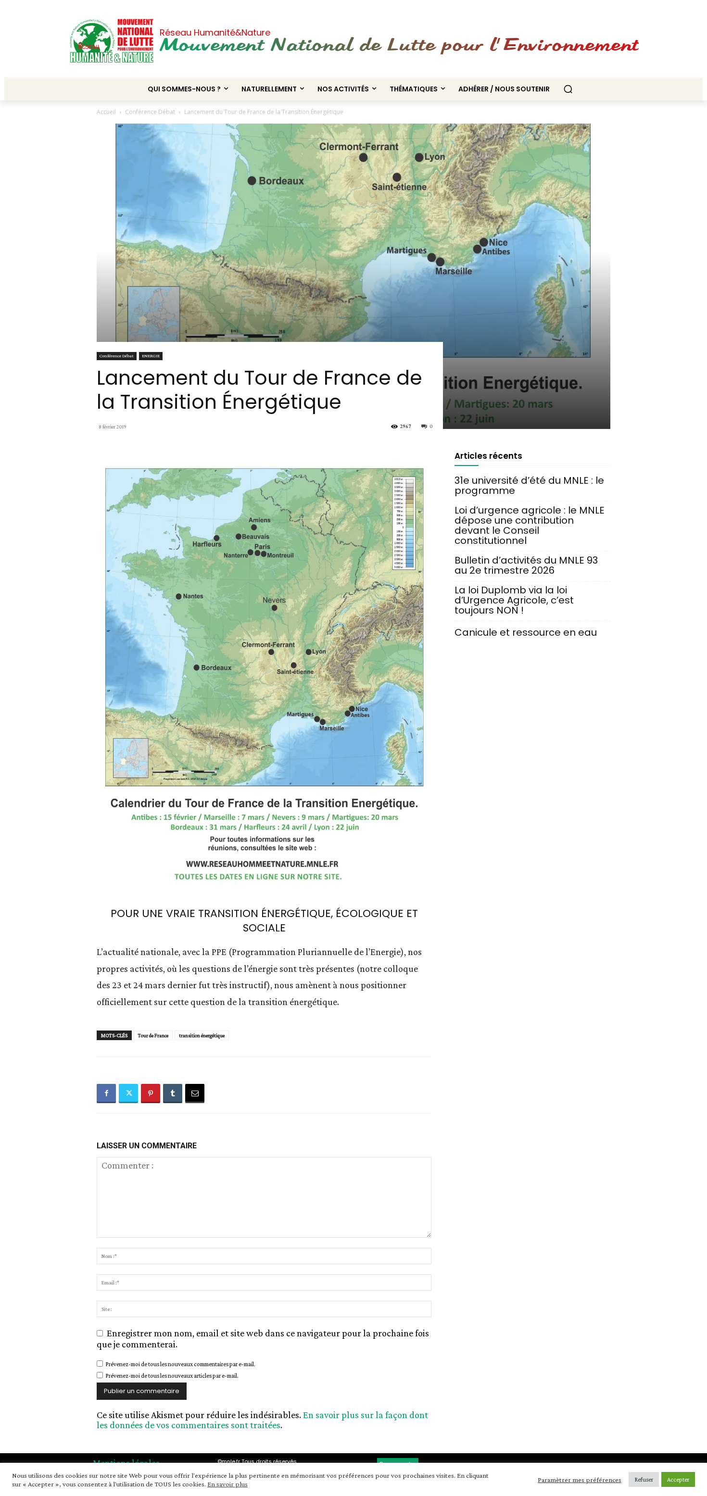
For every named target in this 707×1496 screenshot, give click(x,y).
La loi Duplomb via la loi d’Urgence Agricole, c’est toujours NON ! (514, 600)
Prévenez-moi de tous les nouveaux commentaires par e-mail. (180, 1364)
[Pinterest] (150, 1093)
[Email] (194, 1093)
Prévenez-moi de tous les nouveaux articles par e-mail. (172, 1375)
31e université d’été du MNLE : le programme (529, 486)
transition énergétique (202, 1035)
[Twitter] (128, 1093)
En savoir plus (227, 1484)
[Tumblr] (172, 1093)
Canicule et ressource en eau (525, 633)
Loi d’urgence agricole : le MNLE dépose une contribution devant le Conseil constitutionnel (529, 525)
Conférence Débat (150, 112)
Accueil (106, 112)
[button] (568, 89)
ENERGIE (151, 355)
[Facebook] (106, 1093)
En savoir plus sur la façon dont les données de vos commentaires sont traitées (262, 1419)
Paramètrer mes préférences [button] (579, 1479)
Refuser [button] (643, 1479)
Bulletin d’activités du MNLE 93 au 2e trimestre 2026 (526, 565)
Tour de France (153, 1035)
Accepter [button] (678, 1479)
